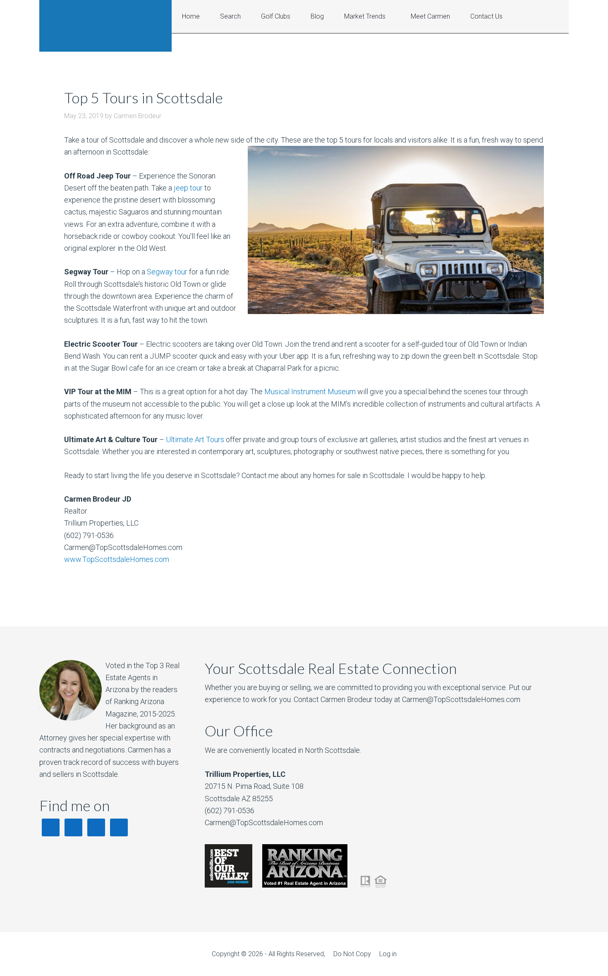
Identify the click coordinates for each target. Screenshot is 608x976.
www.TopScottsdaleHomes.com (116, 559)
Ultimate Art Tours (195, 439)
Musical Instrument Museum (310, 391)
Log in (388, 954)
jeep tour (188, 187)
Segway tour (168, 271)
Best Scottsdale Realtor (105, 26)
